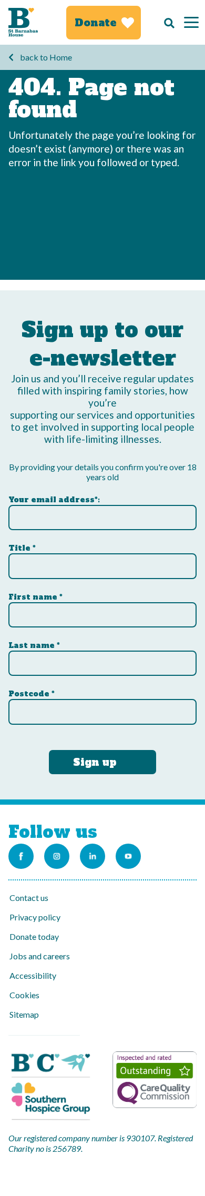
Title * (22, 548)
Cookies (24, 995)
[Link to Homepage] (23, 22)
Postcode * (31, 693)
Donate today (34, 936)
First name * (35, 597)
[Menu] (191, 22)
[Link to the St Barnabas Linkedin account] (92, 856)
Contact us (28, 898)
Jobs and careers (39, 956)
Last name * (34, 645)
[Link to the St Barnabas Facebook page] (21, 856)
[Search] (167, 23)
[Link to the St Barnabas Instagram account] (56, 856)
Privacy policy (34, 917)
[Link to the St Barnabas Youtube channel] (128, 856)
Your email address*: (54, 499)
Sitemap (24, 1014)
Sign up (95, 762)
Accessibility (32, 975)
